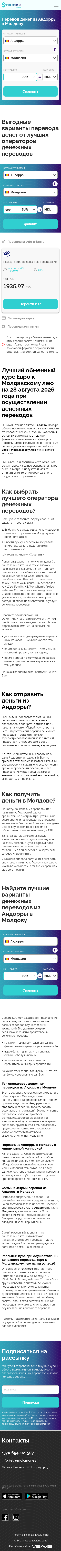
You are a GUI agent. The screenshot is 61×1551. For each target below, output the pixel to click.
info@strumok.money (19, 1460)
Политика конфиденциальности (30, 1535)
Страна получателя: (13, 51)
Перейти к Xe (30, 304)
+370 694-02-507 (18, 1453)
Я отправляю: (10, 70)
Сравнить (30, 91)
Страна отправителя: (14, 34)
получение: (48, 70)
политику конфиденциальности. (35, 1424)
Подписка (30, 1402)
